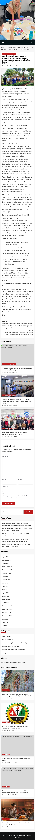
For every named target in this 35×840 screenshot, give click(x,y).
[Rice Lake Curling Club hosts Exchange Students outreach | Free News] (17, 419)
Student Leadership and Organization (13, 649)
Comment (6, 456)
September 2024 (7, 615)
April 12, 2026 (11, 762)
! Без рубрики (6, 636)
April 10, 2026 (11, 826)
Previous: (17, 325)
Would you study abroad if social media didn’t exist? (15, 535)
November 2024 (7, 609)
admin (5, 65)
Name (4, 479)
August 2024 (6, 619)
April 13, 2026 (11, 730)
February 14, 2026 (12, 405)
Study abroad (6, 653)
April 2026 (5, 557)
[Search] (32, 42)
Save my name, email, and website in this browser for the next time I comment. (15, 497)
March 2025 (6, 596)
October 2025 (6, 573)
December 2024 (7, 606)
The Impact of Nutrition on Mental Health (13, 662)
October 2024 (6, 612)
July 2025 (5, 583)
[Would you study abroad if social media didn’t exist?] (17, 745)
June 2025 (5, 586)
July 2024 (5, 622)
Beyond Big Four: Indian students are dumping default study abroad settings (16, 545)
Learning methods (7, 639)
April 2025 (5, 593)
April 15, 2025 (12, 65)
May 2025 (5, 589)
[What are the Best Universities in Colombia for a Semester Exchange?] (17, 355)
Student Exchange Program (9, 54)
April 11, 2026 (11, 794)
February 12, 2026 (12, 436)
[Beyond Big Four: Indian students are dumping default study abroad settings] (17, 810)
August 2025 (6, 579)
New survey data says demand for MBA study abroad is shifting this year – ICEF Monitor (15, 540)
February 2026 (6, 560)
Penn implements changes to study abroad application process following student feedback (16, 524)
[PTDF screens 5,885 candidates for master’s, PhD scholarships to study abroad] (17, 713)
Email (20, 479)
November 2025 (7, 570)
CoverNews (25, 835)
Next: (19, 332)
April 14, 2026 (11, 698)
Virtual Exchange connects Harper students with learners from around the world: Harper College (16, 401)
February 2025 (6, 599)
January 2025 (6, 602)
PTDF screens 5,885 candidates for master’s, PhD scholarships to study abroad (17, 529)
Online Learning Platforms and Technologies (15, 643)
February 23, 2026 (12, 372)
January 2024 (6, 625)
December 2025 (7, 566)
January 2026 (6, 563)
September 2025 (7, 576)
